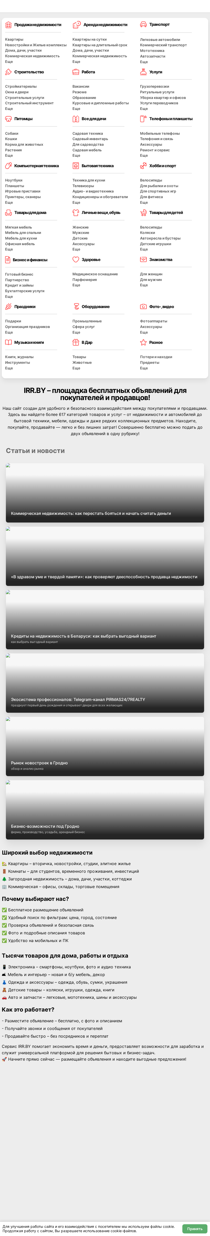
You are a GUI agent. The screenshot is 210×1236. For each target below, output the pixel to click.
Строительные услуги (24, 97)
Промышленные (87, 321)
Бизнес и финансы (30, 259)
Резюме (79, 92)
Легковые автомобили (160, 39)
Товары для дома (30, 212)
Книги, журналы (19, 357)
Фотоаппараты (153, 321)
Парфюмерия (84, 279)
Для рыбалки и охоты (159, 186)
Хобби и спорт (162, 165)
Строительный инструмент (29, 103)
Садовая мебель (87, 150)
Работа (88, 71)
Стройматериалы (21, 86)
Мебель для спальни (23, 232)
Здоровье (91, 259)
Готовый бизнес (19, 274)
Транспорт (159, 24)
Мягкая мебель (18, 227)
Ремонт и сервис (155, 150)
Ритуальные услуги (157, 92)
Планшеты (14, 186)
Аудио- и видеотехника (93, 191)
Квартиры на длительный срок (99, 45)
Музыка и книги (29, 342)
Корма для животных (24, 144)
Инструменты (17, 362)
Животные (82, 362)
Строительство (29, 71)
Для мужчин (151, 279)
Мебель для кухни (21, 238)
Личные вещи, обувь (101, 212)
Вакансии (80, 86)
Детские (80, 238)
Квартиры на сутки (89, 39)
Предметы (149, 362)
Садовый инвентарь (90, 139)
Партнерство (17, 280)
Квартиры (14, 39)
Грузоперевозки (154, 86)
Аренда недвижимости (105, 24)
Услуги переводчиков (159, 103)
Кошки (11, 139)
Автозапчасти (152, 56)
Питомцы (23, 118)
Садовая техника (87, 133)
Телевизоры (83, 186)
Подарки (13, 321)
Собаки (11, 133)
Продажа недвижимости (37, 24)
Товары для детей (166, 212)
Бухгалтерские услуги (24, 291)
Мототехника (152, 50)
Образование (84, 97)
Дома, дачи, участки (23, 50)
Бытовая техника (97, 165)
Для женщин (151, 274)
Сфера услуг (83, 326)
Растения (13, 150)
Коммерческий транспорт (163, 45)
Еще (9, 61)
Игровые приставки (22, 191)
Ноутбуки (13, 180)
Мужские (80, 232)
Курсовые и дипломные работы (100, 103)
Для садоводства (88, 144)
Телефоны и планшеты (170, 118)
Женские (80, 227)
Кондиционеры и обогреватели (100, 197)
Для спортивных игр (158, 191)
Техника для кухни (88, 180)
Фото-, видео (161, 306)
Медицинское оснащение (95, 274)
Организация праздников (27, 326)
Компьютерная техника (36, 165)
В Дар (87, 342)
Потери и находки (156, 357)
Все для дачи (94, 118)
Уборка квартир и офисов (163, 97)
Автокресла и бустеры (160, 238)
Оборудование (96, 306)
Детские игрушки (155, 244)
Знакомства (160, 259)
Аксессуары (151, 144)
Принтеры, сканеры (23, 197)
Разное (156, 342)
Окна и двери (16, 92)
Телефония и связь (156, 139)
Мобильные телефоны (160, 133)
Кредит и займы (19, 285)
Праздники (24, 306)
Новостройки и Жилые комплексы (36, 45)
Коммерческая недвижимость (32, 56)
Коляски (147, 232)
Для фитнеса (151, 197)
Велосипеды (151, 180)
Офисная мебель (20, 244)
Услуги (155, 71)
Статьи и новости (35, 451)
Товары (79, 357)
